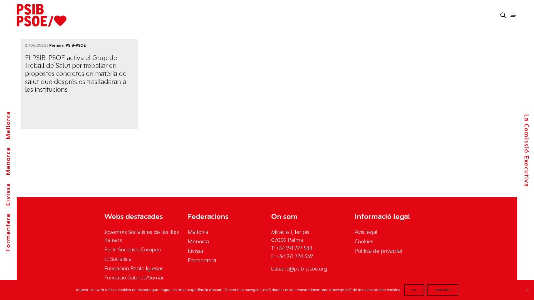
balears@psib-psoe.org (299, 269)
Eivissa (8, 194)
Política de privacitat (378, 251)
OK (414, 290)
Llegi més (443, 290)
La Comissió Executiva (526, 150)
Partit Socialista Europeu (132, 250)
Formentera (8, 232)
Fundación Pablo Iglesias (133, 268)
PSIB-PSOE (76, 46)
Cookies (364, 241)
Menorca (8, 161)
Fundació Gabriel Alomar (134, 278)
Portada (56, 46)
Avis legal (366, 232)
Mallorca (8, 125)
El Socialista (118, 259)
